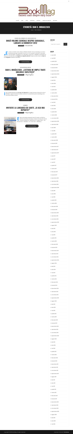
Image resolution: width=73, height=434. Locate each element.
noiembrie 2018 (54, 124)
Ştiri (22, 20)
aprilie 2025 (54, 61)
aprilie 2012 (53, 351)
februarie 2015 (54, 244)
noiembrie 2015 (54, 216)
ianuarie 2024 (54, 99)
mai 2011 (53, 386)
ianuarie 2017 (54, 175)
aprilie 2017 (53, 165)
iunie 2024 (53, 83)
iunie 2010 (53, 421)
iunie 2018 (53, 127)
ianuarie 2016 (54, 209)
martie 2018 (54, 137)
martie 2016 (54, 203)
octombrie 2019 (54, 118)
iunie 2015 (53, 231)
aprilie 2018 (53, 134)
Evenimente (23, 38)
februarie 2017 (54, 171)
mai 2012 (53, 348)
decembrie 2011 (54, 364)
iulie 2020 (53, 105)
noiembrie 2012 (54, 329)
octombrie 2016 (54, 184)
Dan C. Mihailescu (25, 121)
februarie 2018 (54, 140)
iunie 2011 (53, 383)
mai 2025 (53, 58)
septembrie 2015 (55, 222)
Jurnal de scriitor (46, 20)
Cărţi (26, 20)
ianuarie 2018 (54, 143)
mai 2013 (53, 310)
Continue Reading (25, 61)
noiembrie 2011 (54, 367)
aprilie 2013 (53, 313)
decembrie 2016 (55, 178)
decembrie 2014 (55, 250)
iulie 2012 (53, 342)
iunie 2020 (53, 108)
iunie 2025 (53, 55)
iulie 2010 (53, 417)
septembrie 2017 (55, 152)
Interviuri (32, 20)
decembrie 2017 (55, 146)
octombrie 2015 (54, 219)
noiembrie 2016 (54, 181)
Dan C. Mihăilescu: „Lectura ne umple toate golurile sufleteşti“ (25, 71)
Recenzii (38, 20)
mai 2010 (53, 424)
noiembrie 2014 (54, 253)
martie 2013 (54, 316)
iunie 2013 (53, 307)
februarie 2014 (54, 282)
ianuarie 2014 (54, 285)
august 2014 (54, 263)
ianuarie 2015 (54, 247)
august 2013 (54, 301)
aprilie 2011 (53, 389)
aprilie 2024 (54, 89)
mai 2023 (53, 102)
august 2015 (54, 225)
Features (55, 20)
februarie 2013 (54, 320)
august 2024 (54, 77)
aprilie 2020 (54, 111)
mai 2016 (53, 197)
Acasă (17, 20)
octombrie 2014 (55, 257)
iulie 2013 (53, 304)
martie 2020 (54, 115)
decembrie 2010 (55, 402)
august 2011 (53, 376)
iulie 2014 (53, 266)
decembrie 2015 (55, 212)
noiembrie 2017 (54, 149)
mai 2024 (53, 86)
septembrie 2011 (55, 373)
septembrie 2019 (55, 121)
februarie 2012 (54, 357)
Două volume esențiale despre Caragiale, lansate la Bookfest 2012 (25, 41)
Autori (21, 67)
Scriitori (29, 67)
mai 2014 (53, 272)
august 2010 (54, 414)
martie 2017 (54, 168)
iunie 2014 (53, 269)
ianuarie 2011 (54, 398)
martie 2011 (53, 392)
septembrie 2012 (55, 335)
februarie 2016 (54, 206)
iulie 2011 (53, 380)
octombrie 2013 (54, 294)
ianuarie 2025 (54, 67)
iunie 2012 (53, 345)
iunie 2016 (53, 193)
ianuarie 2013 (54, 323)
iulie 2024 (53, 80)
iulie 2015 (53, 228)
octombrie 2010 (54, 408)
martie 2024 (54, 93)
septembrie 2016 (55, 187)
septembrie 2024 (55, 74)
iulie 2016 (53, 190)
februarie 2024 (54, 96)
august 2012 (54, 339)
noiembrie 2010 (54, 405)
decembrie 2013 (55, 288)
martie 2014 (54, 279)
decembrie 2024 (55, 71)
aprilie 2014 (53, 275)
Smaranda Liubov (29, 45)
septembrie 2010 (55, 411)
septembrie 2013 (55, 298)
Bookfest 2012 (17, 38)
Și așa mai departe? (23, 92)
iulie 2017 (53, 156)
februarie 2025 (54, 64)
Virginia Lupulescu (29, 74)
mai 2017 (53, 162)
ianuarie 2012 (54, 361)
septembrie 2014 (55, 260)
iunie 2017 (53, 159)
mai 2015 (53, 234)
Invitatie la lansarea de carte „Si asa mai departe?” (25, 108)
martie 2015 (54, 241)
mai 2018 (53, 130)
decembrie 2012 (55, 326)
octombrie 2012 (54, 332)
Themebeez (66, 432)
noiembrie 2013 (54, 291)
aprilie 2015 (53, 238)
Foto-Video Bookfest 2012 (30, 38)
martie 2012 (54, 354)
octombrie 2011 (54, 370)
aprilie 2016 (53, 200)
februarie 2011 (54, 395)
